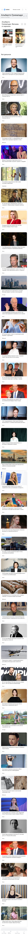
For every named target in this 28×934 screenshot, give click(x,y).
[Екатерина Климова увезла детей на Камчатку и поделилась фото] (14, 699)
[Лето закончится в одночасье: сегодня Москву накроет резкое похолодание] (14, 286)
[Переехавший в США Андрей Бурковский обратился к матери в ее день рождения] (14, 68)
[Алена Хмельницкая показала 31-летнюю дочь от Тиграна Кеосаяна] (14, 829)
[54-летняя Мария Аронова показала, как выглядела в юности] (14, 634)
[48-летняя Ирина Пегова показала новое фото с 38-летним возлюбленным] (14, 677)
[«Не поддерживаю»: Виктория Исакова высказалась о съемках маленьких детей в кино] (14, 416)
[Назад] (22, 24)
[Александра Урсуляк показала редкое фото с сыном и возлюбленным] (14, 569)
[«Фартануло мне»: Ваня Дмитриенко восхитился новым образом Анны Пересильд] (14, 916)
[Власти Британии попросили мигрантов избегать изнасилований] (14, 460)
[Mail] (4, 9)
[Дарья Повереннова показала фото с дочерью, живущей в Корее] (14, 438)
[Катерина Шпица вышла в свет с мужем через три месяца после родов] (14, 351)
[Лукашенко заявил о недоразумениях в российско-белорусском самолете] (14, 656)
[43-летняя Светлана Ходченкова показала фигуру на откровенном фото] (14, 525)
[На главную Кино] (7, 9)
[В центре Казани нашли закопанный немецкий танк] (14, 786)
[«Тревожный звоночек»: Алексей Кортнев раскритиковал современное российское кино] (14, 612)
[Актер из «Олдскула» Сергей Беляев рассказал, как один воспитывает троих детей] (14, 503)
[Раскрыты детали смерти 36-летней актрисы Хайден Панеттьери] (14, 221)
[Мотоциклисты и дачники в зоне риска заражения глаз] (14, 721)
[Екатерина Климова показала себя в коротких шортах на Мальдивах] (14, 764)
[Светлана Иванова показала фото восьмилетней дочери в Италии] (14, 873)
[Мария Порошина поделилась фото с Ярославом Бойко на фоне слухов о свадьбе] (14, 155)
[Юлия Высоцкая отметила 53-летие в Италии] (14, 895)
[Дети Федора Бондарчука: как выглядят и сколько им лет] (14, 90)
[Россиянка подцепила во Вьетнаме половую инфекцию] (14, 177)
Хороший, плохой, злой (7, 45)
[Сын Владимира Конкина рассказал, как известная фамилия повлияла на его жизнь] (14, 308)
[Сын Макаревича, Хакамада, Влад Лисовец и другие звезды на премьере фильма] (14, 242)
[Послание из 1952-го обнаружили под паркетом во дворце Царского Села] (14, 134)
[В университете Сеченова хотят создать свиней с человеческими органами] (14, 590)
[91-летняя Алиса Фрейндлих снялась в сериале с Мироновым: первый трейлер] (14, 199)
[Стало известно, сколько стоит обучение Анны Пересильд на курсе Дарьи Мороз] (14, 808)
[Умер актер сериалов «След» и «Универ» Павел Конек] (14, 742)
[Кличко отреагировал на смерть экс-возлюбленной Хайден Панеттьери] (14, 395)
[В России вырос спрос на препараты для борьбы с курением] (14, 329)
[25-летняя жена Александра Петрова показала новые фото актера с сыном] (14, 373)
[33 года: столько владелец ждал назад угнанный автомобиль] (14, 547)
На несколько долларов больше (20, 45)
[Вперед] (25, 24)
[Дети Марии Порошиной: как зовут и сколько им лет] (14, 112)
